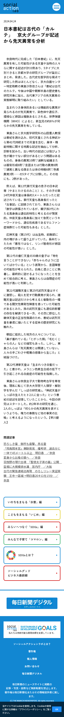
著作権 (32, 651)
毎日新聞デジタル (32, 673)
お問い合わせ (32, 666)
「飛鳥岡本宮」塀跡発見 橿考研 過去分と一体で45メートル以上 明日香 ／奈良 (32, 450)
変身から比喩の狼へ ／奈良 (22, 457)
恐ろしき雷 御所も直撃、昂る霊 (25, 444)
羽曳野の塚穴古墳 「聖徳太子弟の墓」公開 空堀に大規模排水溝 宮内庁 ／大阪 (33, 464)
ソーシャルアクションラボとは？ (32, 644)
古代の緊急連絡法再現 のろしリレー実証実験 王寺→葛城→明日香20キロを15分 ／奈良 (32, 475)
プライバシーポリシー (30, 709)
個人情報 (32, 658)
